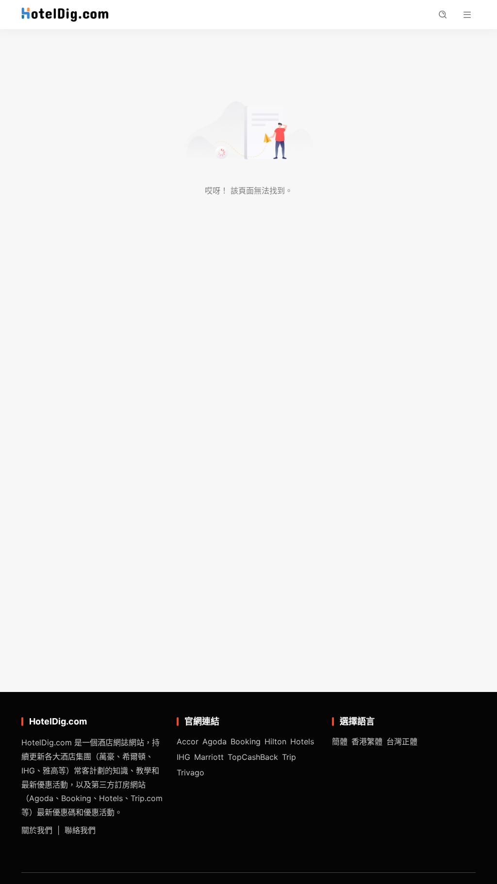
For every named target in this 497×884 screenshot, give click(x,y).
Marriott (209, 757)
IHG (183, 757)
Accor (188, 741)
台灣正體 (401, 741)
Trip (289, 757)
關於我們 (36, 830)
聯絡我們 (80, 830)
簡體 (340, 741)
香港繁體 (366, 741)
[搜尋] (442, 14)
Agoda (214, 741)
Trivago (190, 772)
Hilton (275, 741)
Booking (246, 741)
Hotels (302, 741)
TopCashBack (253, 757)
